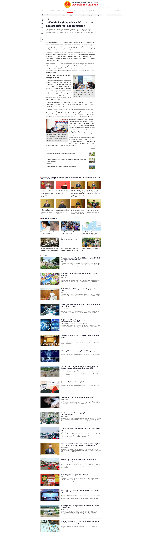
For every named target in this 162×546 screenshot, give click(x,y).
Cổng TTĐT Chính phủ (80, 15)
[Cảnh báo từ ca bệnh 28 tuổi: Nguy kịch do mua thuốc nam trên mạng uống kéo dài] (49, 418)
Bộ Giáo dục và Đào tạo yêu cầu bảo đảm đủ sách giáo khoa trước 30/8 (79, 274)
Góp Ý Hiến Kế (90, 10)
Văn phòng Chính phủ (92, 15)
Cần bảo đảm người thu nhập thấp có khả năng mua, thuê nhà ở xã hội (80, 336)
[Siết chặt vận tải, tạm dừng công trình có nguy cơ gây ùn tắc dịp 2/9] (49, 433)
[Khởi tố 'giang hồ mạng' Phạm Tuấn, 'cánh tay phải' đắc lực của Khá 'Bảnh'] (70, 242)
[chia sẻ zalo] (42, 23)
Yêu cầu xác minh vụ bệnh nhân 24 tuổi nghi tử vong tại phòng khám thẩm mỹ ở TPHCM (80, 305)
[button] (70, 15)
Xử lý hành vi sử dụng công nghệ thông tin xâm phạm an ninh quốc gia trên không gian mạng (80, 320)
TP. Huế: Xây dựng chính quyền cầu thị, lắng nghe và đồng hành (79, 289)
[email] (98, 15)
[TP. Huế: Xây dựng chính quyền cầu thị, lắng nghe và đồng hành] (49, 294)
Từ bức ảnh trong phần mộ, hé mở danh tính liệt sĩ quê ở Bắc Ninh (49, 232)
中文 (92, 6)
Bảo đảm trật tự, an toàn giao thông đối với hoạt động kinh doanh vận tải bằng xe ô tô (79, 460)
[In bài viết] (42, 33)
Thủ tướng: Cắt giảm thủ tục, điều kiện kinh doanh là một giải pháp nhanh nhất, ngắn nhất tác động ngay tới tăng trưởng (47, 193)
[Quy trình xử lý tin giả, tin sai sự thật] (49, 387)
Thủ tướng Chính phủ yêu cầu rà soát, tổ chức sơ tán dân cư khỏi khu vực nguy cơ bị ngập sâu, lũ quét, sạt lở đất (79, 367)
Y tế (61, 308)
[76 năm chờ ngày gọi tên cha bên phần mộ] (91, 242)
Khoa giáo (76, 10)
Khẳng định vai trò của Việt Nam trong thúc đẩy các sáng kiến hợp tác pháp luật (80, 491)
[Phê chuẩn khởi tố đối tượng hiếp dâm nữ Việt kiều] (49, 402)
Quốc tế (83, 10)
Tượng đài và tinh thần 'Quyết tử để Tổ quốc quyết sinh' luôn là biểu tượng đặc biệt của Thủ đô (80, 259)
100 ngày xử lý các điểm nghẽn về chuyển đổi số (53, 15)
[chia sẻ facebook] (42, 20)
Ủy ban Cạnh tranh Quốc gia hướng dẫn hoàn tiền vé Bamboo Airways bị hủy (80, 506)
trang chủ (45, 10)
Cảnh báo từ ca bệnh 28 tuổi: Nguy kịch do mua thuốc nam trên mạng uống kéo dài (80, 413)
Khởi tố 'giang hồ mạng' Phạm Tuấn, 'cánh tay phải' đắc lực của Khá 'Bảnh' (70, 249)
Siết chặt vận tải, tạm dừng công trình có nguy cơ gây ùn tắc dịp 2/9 (80, 429)
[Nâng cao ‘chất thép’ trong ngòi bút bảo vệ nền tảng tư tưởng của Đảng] (63, 185)
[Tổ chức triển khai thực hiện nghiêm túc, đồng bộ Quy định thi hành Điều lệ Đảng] (94, 203)
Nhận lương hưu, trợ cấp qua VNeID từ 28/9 (74, 475)
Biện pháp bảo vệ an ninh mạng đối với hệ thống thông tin (79, 351)
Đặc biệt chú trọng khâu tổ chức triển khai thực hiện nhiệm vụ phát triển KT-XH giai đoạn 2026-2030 (93, 193)
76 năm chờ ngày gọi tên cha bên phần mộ (91, 249)
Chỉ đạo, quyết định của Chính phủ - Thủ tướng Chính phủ (71, 323)
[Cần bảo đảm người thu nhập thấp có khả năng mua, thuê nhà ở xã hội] (49, 340)
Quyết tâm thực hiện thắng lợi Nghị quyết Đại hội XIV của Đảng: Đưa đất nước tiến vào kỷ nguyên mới (70, 178)
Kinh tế (58, 10)
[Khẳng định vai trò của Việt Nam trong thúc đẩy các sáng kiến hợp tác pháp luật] (49, 495)
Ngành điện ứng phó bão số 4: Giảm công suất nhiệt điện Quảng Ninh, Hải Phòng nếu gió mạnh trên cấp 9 (90, 233)
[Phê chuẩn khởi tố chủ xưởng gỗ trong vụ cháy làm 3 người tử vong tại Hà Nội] (49, 242)
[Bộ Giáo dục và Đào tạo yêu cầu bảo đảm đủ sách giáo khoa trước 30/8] (49, 279)
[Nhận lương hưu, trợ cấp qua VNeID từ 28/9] (49, 480)
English (88, 6)
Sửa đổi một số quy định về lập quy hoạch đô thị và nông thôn (61, 166)
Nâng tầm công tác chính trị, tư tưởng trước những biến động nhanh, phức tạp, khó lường (47, 211)
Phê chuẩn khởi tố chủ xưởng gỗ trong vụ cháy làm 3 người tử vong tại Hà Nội (49, 249)
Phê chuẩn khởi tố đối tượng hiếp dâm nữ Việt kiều (77, 397)
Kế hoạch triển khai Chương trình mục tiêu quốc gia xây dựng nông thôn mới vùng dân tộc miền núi (67, 160)
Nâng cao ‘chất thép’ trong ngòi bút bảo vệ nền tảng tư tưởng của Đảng (62, 192)
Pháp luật (62, 399)
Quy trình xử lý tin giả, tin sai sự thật (72, 382)
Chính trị (52, 10)
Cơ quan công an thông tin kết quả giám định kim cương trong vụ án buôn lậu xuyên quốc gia (80, 522)
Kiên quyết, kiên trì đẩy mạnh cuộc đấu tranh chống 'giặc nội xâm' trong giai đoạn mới (62, 211)
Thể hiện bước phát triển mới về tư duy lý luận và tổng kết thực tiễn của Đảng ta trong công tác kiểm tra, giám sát (78, 211)
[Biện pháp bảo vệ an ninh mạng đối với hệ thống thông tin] (49, 356)
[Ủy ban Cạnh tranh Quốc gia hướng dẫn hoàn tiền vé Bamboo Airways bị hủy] (49, 511)
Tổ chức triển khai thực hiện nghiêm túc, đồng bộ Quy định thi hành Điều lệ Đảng (93, 211)
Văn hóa (64, 10)
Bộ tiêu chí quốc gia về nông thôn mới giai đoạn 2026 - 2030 (61, 153)
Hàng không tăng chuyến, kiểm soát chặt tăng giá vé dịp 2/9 (69, 232)
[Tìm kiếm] (121, 11)
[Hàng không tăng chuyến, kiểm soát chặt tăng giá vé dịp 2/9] (70, 226)
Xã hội (70, 10)
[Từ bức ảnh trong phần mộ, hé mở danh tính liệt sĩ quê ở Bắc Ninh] (49, 226)
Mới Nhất (116, 10)
